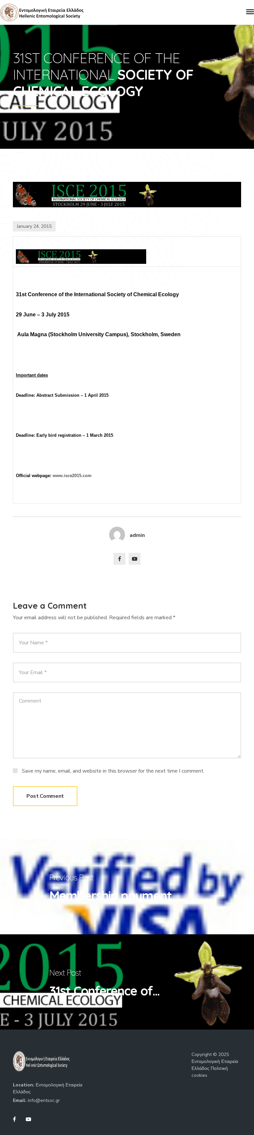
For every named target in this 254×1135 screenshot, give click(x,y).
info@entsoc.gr (44, 1100)
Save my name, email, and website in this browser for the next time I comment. (113, 770)
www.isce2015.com (72, 475)
